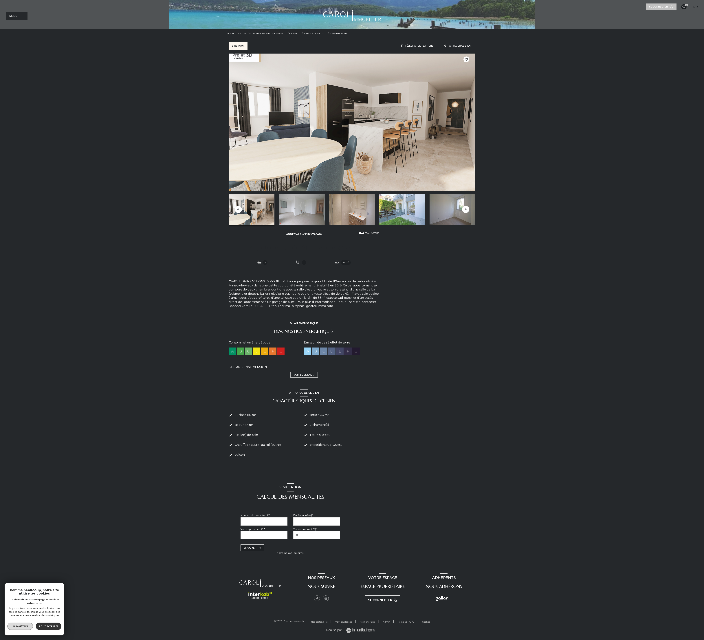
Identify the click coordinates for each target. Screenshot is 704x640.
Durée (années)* (303, 515)
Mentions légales (343, 621)
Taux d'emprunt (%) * (305, 529)
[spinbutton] (316, 535)
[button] (465, 209)
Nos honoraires (367, 621)
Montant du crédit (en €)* (255, 515)
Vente (294, 33)
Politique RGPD (406, 621)
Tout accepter (48, 626)
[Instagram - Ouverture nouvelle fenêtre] (326, 598)
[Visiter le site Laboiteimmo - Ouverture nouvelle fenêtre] (360, 630)
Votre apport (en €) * (253, 529)
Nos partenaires (319, 621)
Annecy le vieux (314, 33)
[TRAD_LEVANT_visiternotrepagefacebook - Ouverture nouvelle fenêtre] (317, 598)
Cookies (426, 622)
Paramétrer (20, 626)
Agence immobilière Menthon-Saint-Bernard (255, 33)
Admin (386, 621)
